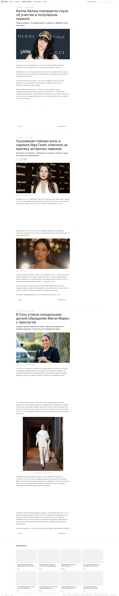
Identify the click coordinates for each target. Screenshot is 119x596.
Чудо (18, 201)
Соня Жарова (23, 159)
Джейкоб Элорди (41, 96)
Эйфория (58, 67)
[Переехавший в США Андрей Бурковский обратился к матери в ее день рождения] (26, 560)
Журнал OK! (31, 310)
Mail (2, 595)
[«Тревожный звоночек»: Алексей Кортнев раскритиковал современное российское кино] (48, 582)
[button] (43, 44)
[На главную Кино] (5, 1)
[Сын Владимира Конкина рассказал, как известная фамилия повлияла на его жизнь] (92, 582)
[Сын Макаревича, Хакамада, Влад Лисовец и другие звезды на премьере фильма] (48, 560)
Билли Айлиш (40, 65)
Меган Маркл (20, 368)
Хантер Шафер (63, 96)
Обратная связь (113, 595)
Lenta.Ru (31, 7)
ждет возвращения (38, 528)
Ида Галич (26, 199)
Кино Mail (30, 137)
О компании (6, 595)
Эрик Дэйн (23, 96)
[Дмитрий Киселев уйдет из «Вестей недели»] (70, 560)
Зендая (55, 94)
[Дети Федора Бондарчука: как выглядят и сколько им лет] (92, 560)
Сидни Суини (20, 98)
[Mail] (2, 1)
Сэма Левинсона (40, 89)
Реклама (11, 595)
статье (58, 294)
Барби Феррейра (53, 96)
